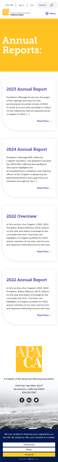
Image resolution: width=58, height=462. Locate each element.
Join (32, 5)
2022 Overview (21, 216)
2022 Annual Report (26, 279)
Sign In (21, 5)
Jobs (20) (9, 5)
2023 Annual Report (26, 89)
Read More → (44, 121)
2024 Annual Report (26, 149)
